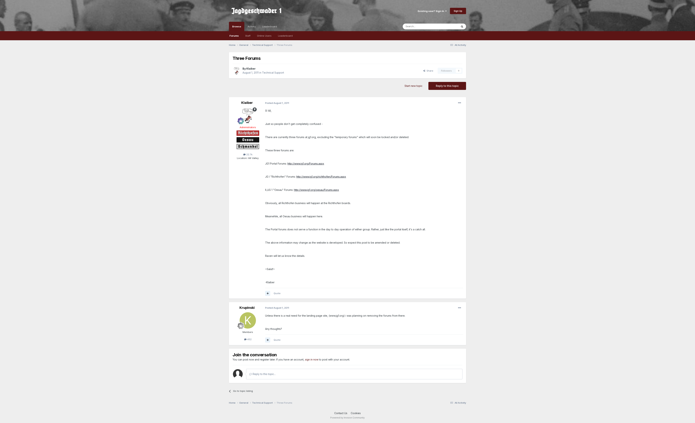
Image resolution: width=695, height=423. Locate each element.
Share (429, 70)
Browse (236, 26)
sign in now (311, 359)
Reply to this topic (447, 85)
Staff (247, 35)
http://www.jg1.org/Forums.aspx (305, 163)
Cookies (356, 413)
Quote (277, 293)
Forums (234, 35)
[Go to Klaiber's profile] (237, 71)
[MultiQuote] (267, 293)
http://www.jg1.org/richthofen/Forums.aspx (321, 176)
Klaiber (251, 68)
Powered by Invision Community (347, 417)
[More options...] (459, 103)
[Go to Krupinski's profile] (248, 320)
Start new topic (413, 85)
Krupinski (247, 308)
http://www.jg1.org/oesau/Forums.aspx (316, 189)
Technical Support (273, 72)
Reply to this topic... (264, 374)
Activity (252, 26)
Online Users (264, 35)
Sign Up (458, 10)
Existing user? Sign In (431, 11)
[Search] (462, 26)
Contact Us (340, 413)
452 (249, 339)
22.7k (249, 154)
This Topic (447, 26)
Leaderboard (285, 35)
